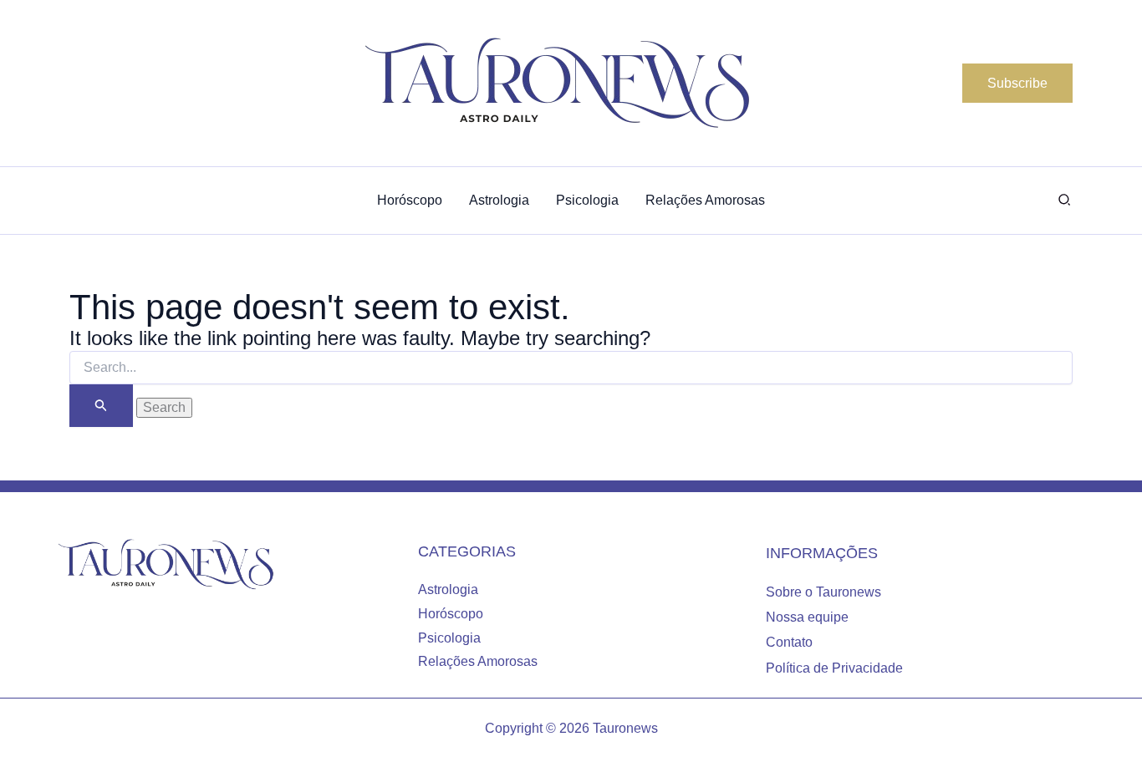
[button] (1017, 84)
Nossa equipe (807, 617)
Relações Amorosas (478, 661)
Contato (789, 642)
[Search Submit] (101, 405)
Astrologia (448, 589)
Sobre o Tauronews (823, 592)
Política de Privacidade (834, 668)
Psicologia (449, 638)
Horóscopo (450, 614)
